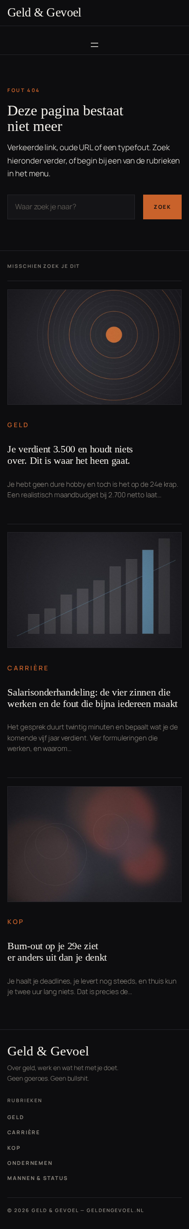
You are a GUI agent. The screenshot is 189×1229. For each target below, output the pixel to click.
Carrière (28, 667)
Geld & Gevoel (44, 12)
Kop (15, 921)
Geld (18, 424)
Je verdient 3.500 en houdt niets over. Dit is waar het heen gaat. (70, 455)
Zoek (162, 206)
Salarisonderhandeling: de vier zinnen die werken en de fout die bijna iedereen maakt (92, 698)
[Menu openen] (94, 44)
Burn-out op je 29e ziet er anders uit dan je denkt (57, 952)
